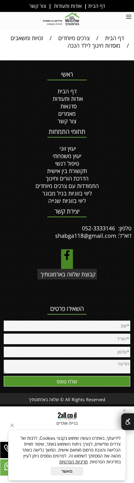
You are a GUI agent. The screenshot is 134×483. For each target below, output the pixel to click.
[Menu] (128, 17)
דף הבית (96, 5)
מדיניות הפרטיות (73, 462)
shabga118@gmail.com (85, 235)
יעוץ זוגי (68, 148)
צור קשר (37, 5)
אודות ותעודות (68, 5)
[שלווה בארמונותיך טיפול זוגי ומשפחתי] (61, 20)
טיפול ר (71, 163)
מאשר (67, 471)
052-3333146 (99, 228)
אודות (77, 98)
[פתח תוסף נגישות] (127, 421)
